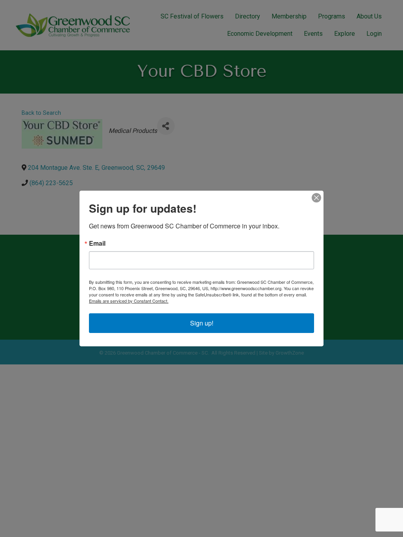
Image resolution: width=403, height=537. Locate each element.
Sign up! (201, 322)
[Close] (316, 197)
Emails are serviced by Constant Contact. (128, 301)
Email (97, 243)
